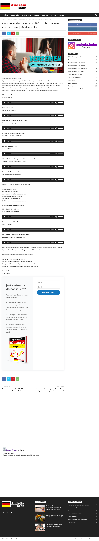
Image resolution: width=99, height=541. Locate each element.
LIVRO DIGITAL (26, 15)
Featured (70, 86)
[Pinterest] (13, 33)
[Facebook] (4, 33)
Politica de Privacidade (81, 539)
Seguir (94, 29)
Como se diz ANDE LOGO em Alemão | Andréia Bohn (54, 525)
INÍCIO (6, 15)
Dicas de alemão (72, 83)
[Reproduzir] (5, 103)
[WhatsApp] (17, 33)
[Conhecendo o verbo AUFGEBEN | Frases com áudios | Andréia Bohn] (40, 508)
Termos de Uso (69, 539)
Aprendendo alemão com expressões (78, 60)
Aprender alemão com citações (76, 62)
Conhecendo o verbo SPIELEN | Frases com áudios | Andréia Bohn (15, 390)
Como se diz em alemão (75, 74)
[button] (96, 15)
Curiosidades (71, 80)
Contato (91, 539)
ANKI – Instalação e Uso (75, 57)
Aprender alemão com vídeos (76, 71)
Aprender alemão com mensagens (77, 68)
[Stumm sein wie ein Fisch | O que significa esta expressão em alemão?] (40, 517)
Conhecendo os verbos (12, 19)
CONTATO (45, 15)
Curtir (94, 25)
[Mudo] (56, 103)
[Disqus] (33, 420)
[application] (33, 103)
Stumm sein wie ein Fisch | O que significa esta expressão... (55, 516)
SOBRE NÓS (15, 15)
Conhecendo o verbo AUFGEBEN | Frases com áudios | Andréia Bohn (53, 507)
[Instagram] (8, 512)
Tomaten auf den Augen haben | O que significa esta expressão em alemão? (50, 390)
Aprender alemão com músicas (76, 65)
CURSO (36, 15)
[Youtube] (16, 512)
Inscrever (93, 33)
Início (3, 19)
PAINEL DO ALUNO (57, 15)
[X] (12, 512)
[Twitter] (9, 33)
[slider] (60, 102)
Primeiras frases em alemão (76, 89)
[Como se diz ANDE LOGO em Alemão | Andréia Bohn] (40, 527)
